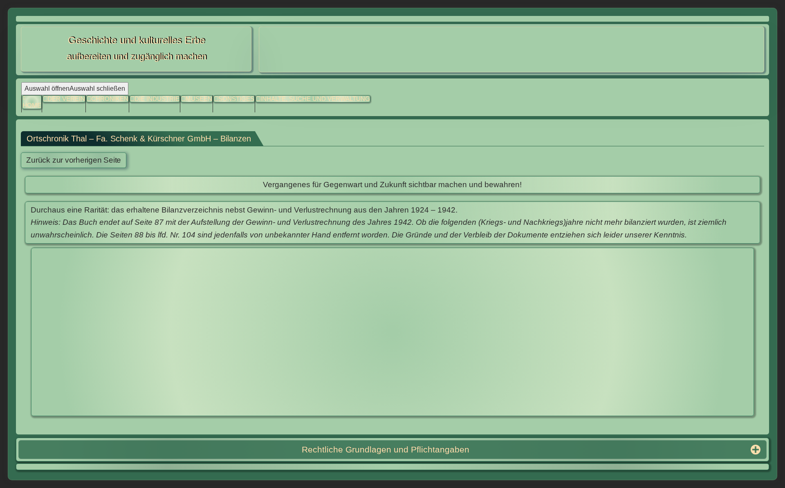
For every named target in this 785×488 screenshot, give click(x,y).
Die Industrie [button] (157, 98)
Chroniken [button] (109, 98)
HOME (31, 105)
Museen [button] (199, 98)
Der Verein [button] (66, 98)
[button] (234, 99)
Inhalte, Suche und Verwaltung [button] (315, 98)
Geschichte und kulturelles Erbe (136, 40)
